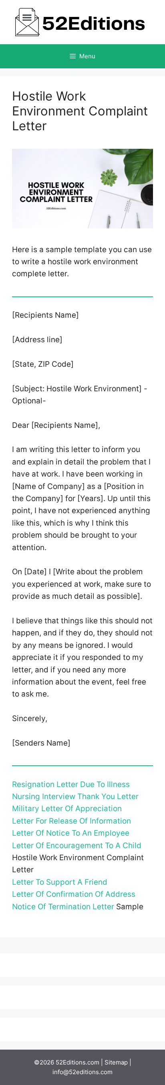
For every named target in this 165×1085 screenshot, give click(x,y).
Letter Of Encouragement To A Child (76, 845)
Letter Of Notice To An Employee (70, 833)
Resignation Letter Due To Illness (71, 784)
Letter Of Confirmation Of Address (73, 894)
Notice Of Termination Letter (63, 906)
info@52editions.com (82, 1072)
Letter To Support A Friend (59, 882)
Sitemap (116, 1062)
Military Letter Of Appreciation (67, 808)
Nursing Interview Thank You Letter (75, 796)
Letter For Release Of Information (71, 821)
